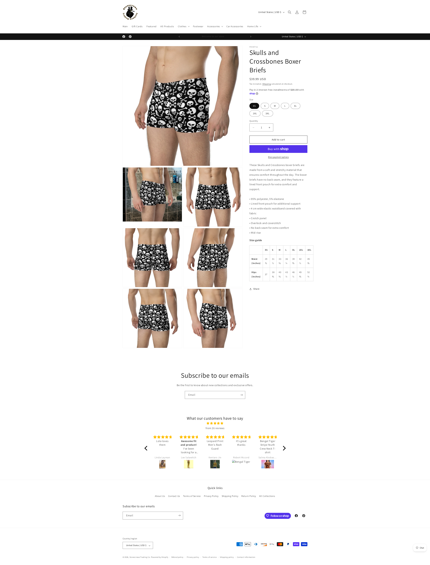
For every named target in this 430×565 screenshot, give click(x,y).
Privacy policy (193, 557)
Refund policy (177, 557)
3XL (268, 113)
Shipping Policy (230, 496)
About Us (160, 496)
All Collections (267, 496)
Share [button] (256, 288)
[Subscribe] (241, 395)
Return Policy (248, 496)
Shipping (266, 84)
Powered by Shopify (159, 557)
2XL (255, 113)
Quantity (253, 120)
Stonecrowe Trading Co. (140, 557)
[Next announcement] (250, 36)
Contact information (246, 557)
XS (254, 105)
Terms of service (209, 557)
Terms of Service (192, 496)
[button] (183, 26)
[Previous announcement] (179, 36)
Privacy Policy (211, 496)
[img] (215, 423)
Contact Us (174, 496)
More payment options (278, 157)
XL (295, 105)
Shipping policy (227, 557)
